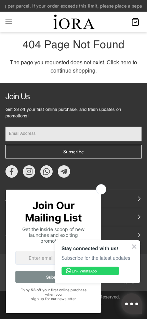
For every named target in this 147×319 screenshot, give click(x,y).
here (125, 63)
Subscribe (73, 151)
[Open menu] (15, 22)
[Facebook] (11, 171)
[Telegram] (64, 171)
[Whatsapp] (46, 171)
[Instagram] (29, 171)
